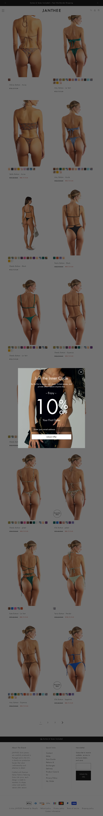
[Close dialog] (81, 372)
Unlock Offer (51, 437)
